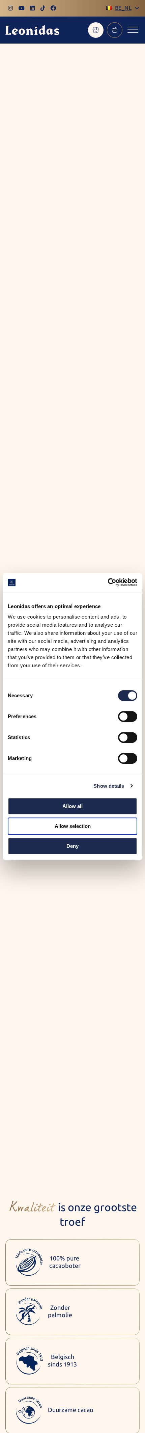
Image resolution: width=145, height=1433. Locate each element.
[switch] (127, 716)
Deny (72, 846)
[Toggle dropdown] (137, 8)
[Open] (132, 30)
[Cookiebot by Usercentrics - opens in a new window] (107, 582)
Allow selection (73, 826)
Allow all (72, 806)
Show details (108, 786)
